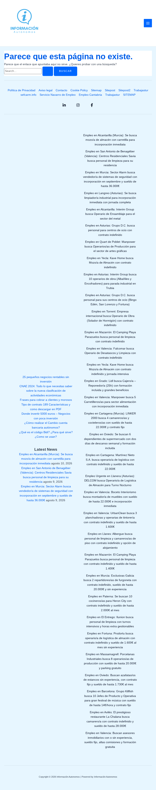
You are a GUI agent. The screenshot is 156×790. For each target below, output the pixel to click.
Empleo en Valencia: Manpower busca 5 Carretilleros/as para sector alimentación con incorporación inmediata (110, 402)
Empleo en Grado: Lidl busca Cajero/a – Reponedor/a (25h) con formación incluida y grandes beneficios (110, 385)
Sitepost (110, 90)
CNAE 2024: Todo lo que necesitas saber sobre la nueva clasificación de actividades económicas (46, 391)
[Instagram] (78, 105)
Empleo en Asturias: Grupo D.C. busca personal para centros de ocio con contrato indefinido (110, 230)
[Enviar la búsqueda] (47, 71)
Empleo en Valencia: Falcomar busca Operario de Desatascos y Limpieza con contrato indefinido (110, 353)
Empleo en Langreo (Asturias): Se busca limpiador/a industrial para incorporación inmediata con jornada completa (110, 198)
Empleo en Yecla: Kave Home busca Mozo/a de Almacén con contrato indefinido (110, 263)
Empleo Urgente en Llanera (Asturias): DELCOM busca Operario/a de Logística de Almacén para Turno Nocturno (110, 481)
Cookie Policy (79, 90)
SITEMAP (129, 94)
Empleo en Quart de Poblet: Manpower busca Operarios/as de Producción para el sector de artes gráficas (110, 246)
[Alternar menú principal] (148, 23)
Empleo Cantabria (90, 94)
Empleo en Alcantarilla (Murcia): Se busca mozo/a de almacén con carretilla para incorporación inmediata (46, 459)
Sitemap (96, 90)
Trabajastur (141, 90)
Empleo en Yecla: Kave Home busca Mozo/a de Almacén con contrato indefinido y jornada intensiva (110, 369)
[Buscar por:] (29, 71)
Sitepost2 (124, 90)
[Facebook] (92, 105)
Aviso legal (45, 90)
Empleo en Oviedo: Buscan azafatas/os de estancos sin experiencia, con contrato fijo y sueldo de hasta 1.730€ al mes (110, 680)
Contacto (61, 90)
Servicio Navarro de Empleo (58, 94)
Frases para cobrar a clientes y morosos (46, 399)
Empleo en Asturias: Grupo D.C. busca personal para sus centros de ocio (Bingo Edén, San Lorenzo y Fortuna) (110, 300)
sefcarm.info (28, 94)
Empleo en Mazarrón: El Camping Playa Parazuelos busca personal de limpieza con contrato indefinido (110, 337)
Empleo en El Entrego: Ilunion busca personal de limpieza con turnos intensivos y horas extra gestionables (110, 622)
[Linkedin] (64, 105)
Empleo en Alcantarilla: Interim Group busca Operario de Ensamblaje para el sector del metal (110, 214)
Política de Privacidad (21, 90)
